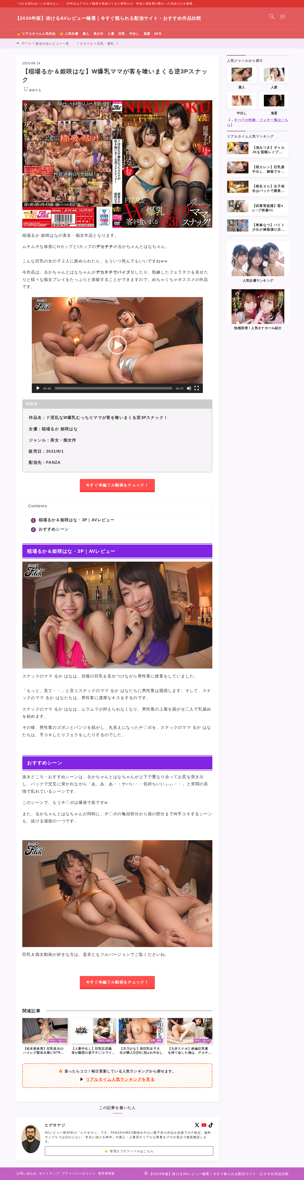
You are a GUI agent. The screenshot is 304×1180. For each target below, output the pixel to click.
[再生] (38, 388)
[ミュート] (189, 388)
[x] (197, 1125)
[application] (117, 345)
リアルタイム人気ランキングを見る (120, 1079)
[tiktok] (210, 1125)
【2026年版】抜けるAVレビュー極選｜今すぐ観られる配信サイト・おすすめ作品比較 (108, 18)
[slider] (113, 388)
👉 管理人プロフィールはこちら (129, 1151)
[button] (117, 345)
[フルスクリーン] (196, 388)
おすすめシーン (54, 529)
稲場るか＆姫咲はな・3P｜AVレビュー (77, 520)
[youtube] (203, 1125)
